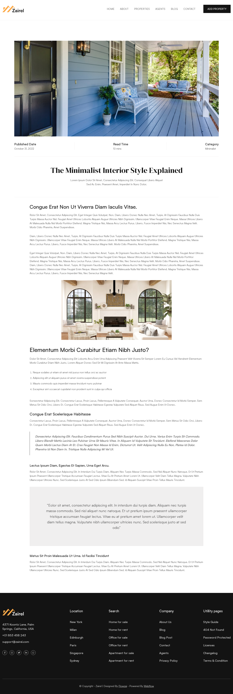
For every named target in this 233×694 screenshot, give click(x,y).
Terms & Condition (215, 660)
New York (76, 622)
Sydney (74, 660)
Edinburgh (76, 637)
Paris (73, 645)
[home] (13, 9)
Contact (164, 645)
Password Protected (217, 637)
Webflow (149, 686)
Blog (162, 629)
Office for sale (118, 637)
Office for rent (118, 645)
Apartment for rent (121, 660)
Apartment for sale (121, 653)
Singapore (76, 653)
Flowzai (123, 686)
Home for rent (118, 629)
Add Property (217, 8)
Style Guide (210, 622)
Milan (73, 629)
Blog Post (165, 637)
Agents (164, 653)
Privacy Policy (168, 660)
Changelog (210, 653)
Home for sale (118, 622)
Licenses (209, 645)
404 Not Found (213, 629)
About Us (165, 622)
